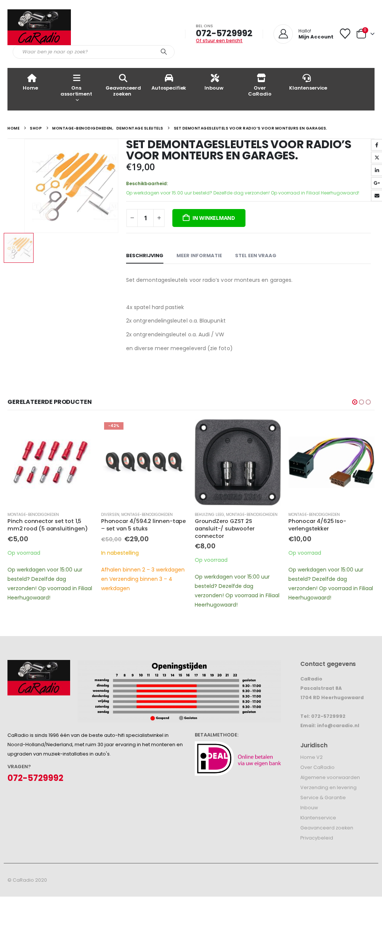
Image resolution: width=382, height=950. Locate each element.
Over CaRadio (259, 90)
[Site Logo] (39, 27)
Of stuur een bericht (219, 40)
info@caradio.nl (338, 725)
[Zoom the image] (38, 664)
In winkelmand (213, 217)
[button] (354, 402)
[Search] (163, 52)
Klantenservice (308, 87)
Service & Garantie (323, 797)
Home (30, 87)
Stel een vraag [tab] (255, 255)
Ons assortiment (76, 90)
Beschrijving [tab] (144, 255)
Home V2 (311, 757)
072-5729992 (224, 33)
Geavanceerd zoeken (123, 90)
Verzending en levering (328, 787)
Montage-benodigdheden (33, 514)
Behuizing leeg (209, 514)
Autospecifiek (168, 87)
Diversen (110, 514)
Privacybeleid (316, 838)
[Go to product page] (50, 462)
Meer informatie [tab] (199, 255)
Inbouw (213, 87)
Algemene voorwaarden (330, 777)
